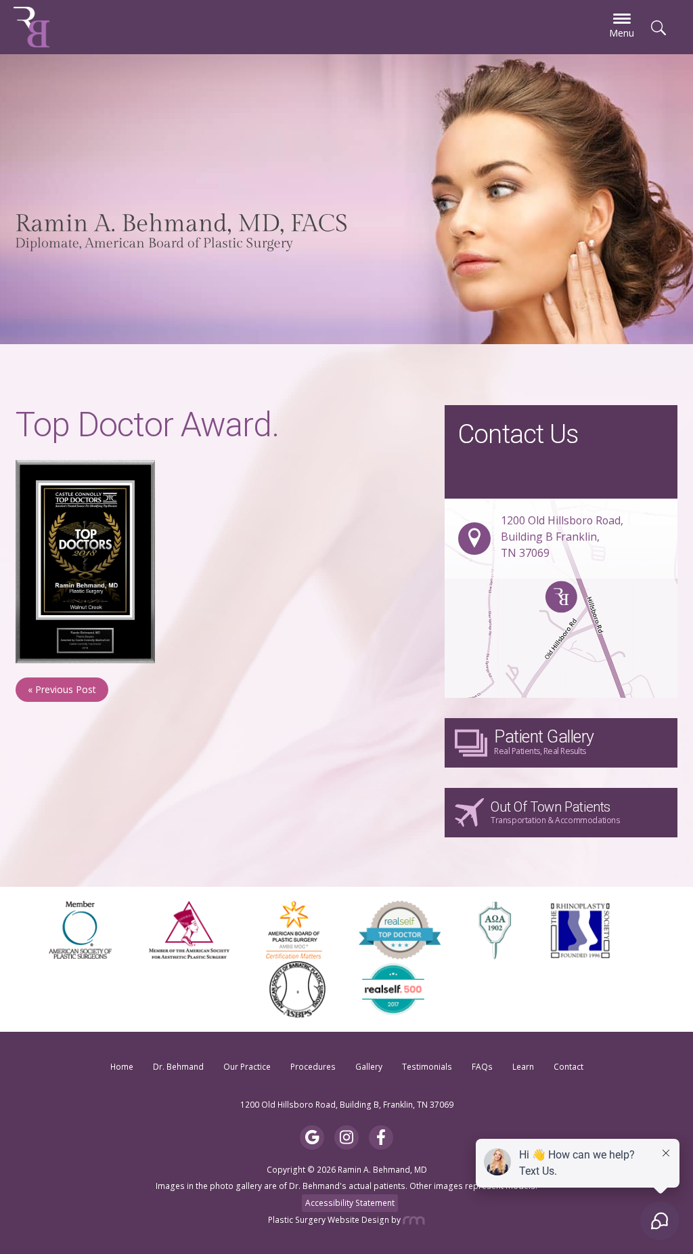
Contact (568, 1066)
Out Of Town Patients (556, 812)
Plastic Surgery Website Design (328, 1220)
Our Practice (247, 1066)
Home (121, 1066)
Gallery (368, 1066)
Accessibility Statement (350, 1203)
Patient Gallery (544, 741)
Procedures (313, 1066)
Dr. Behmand (178, 1066)
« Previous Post (62, 689)
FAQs (482, 1066)
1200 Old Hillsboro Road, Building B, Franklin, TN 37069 (346, 1104)
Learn (523, 1066)
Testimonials (427, 1066)
